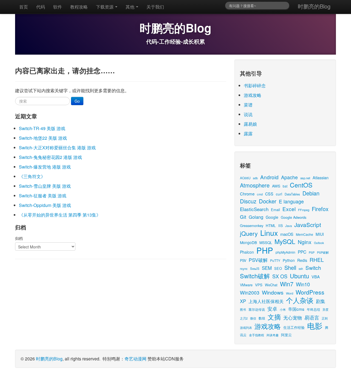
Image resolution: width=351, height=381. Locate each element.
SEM (267, 268)
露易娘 (250, 124)
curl (279, 194)
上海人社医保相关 (266, 301)
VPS (258, 284)
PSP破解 (323, 252)
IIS (280, 225)
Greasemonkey (251, 225)
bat (285, 186)
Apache (289, 177)
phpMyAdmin (285, 252)
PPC (302, 252)
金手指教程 (256, 335)
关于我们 (155, 7)
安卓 (272, 308)
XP (243, 301)
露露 (248, 133)
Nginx (305, 241)
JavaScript (307, 224)
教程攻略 (79, 7)
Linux (269, 232)
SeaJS (254, 268)
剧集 (320, 301)
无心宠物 (292, 317)
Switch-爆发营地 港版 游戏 (45, 167)
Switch (313, 267)
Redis (302, 260)
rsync (244, 268)
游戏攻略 (252, 95)
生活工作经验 (294, 327)
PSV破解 (258, 259)
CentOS (301, 184)
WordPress (310, 292)
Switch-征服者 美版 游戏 (42, 195)
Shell (290, 267)
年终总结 (313, 309)
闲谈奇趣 (273, 335)
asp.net (305, 178)
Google (272, 217)
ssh (301, 269)
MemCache (304, 234)
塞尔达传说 (256, 309)
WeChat (271, 284)
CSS (269, 194)
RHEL (317, 259)
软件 (57, 7)
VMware (246, 284)
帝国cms (296, 309)
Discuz (248, 201)
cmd (260, 194)
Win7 (286, 283)
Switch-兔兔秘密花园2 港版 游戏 (50, 157)
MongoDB (248, 242)
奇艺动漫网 (135, 358)
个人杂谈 (299, 300)
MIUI (320, 234)
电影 (314, 325)
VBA (316, 276)
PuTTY (275, 260)
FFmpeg (303, 210)
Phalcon (247, 252)
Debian (310, 193)
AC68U (245, 177)
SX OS (279, 276)
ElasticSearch (254, 209)
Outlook (319, 243)
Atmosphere (255, 185)
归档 (19, 238)
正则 (325, 318)
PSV (243, 260)
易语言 (311, 317)
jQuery (249, 233)
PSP (312, 252)
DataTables (292, 194)
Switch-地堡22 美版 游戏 (43, 138)
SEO (278, 268)
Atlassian (321, 177)
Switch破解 (255, 275)
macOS (286, 234)
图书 (243, 309)
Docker (267, 201)
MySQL (284, 241)
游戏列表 (246, 327)
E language (291, 201)
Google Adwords (293, 217)
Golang (256, 217)
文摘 (274, 316)
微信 (253, 318)
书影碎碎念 (255, 85)
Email (275, 209)
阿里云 (286, 334)
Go (77, 101)
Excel (289, 208)
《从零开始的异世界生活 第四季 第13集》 (60, 215)
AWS (276, 186)
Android (269, 177)
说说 (248, 114)
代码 (40, 7)
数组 (262, 318)
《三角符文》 (32, 176)
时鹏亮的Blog (314, 6)
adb (255, 178)
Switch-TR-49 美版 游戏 (42, 128)
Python (289, 260)
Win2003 (249, 292)
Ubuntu (299, 275)
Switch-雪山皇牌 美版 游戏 (45, 186)
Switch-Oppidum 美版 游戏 (45, 205)
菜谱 (248, 105)
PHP (264, 250)
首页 (23, 7)
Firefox (320, 209)
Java (288, 225)
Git (243, 216)
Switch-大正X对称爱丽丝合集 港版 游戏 (57, 147)
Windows (273, 292)
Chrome (247, 194)
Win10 (303, 284)
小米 (283, 309)
